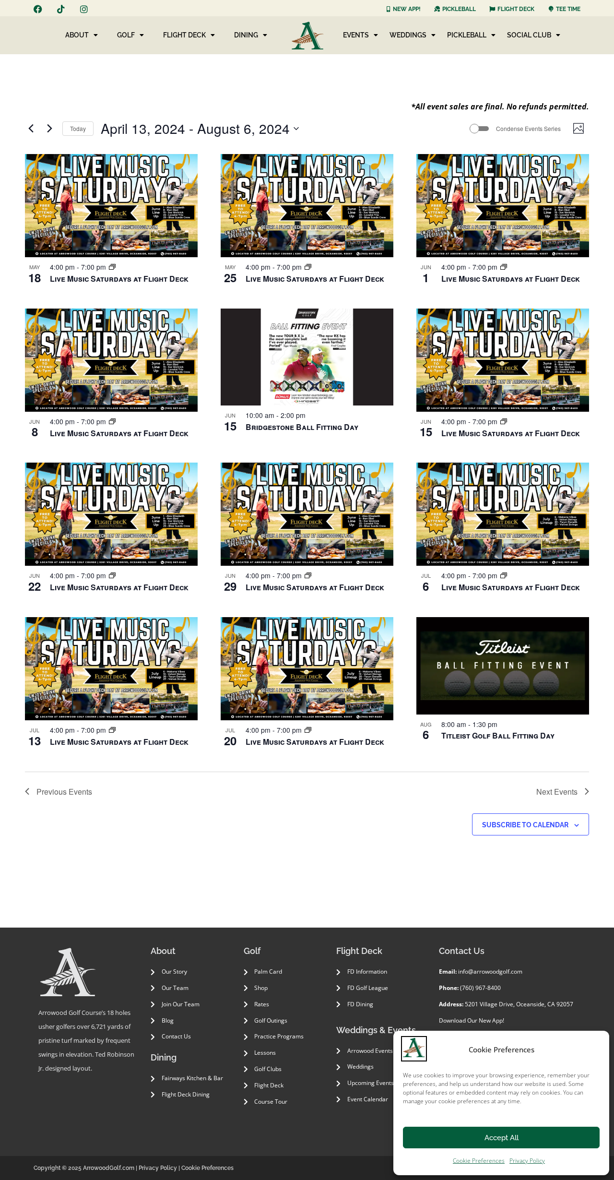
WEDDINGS (408, 35)
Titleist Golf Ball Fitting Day (498, 735)
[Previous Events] (30, 128)
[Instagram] (84, 9)
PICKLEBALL (466, 35)
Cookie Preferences (479, 1160)
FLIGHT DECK (184, 35)
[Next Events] (49, 128)
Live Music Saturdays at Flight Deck (119, 278)
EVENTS (356, 35)
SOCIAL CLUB (529, 35)
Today (78, 128)
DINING (246, 35)
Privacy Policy (527, 1160)
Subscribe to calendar (525, 825)
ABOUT (77, 35)
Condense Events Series (528, 128)
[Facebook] (38, 9)
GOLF (126, 35)
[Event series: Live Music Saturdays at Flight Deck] (112, 267)
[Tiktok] (61, 9)
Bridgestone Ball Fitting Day (302, 426)
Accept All (501, 1137)
